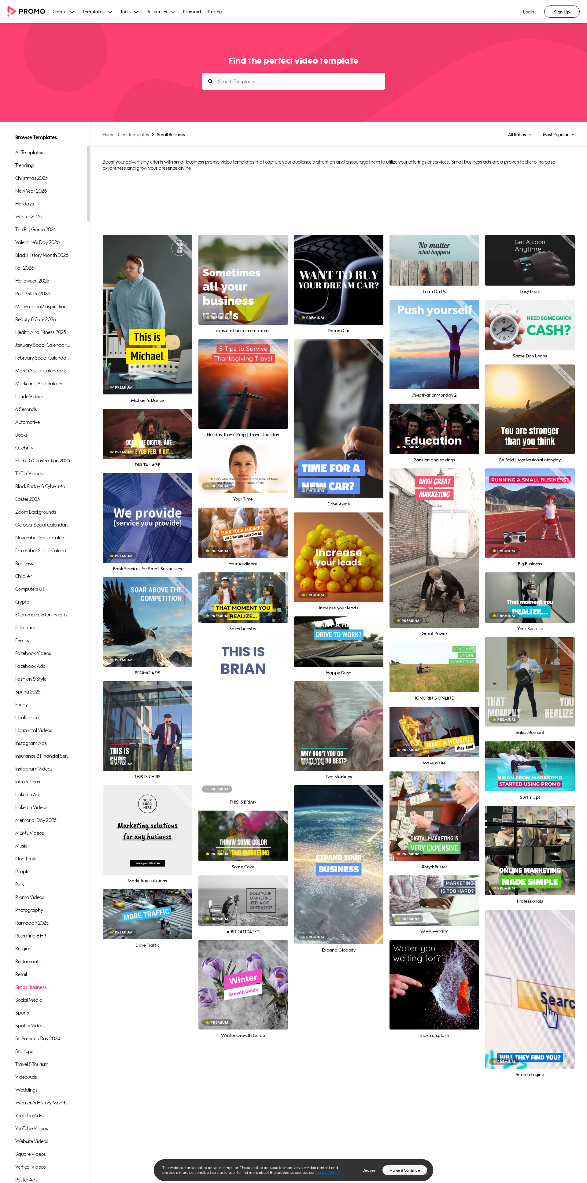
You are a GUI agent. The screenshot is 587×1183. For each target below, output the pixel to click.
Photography (29, 910)
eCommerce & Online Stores (42, 615)
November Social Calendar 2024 (42, 537)
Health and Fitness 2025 (40, 332)
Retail (21, 974)
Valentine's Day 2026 (37, 242)
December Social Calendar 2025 (42, 550)
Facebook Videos (33, 653)
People (22, 871)
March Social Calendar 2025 (42, 371)
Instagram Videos (34, 769)
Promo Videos (29, 897)
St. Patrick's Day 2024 (37, 1038)
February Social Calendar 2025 (42, 358)
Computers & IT (30, 589)
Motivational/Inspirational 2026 (42, 306)
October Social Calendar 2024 (42, 525)
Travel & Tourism (31, 1064)
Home (109, 134)
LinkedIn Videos (31, 807)
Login (528, 11)
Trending (24, 165)
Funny (21, 704)
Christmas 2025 (31, 178)
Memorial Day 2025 (36, 820)
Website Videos (31, 1141)
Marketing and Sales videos (42, 383)
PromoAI (192, 11)
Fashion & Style (30, 679)
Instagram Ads (31, 743)
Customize (147, 321)
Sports (22, 1013)
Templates (94, 11)
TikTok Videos (29, 473)
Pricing (215, 11)
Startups (24, 1051)
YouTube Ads (28, 1115)
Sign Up (562, 11)
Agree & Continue (405, 1170)
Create (60, 11)
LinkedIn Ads (28, 794)
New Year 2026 (31, 191)
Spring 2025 (27, 692)
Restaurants (28, 961)
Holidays (24, 204)
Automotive (27, 422)
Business (24, 563)
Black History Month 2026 (41, 255)
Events (22, 640)
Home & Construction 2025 (42, 460)
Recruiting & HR (30, 936)
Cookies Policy (328, 1172)
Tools (125, 11)
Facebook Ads (30, 666)
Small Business (31, 987)
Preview (147, 308)
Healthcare (27, 717)
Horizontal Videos (33, 730)
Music (21, 846)
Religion (23, 948)
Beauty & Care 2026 (35, 319)
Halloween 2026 (32, 281)
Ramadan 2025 (32, 923)
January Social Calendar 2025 (42, 345)
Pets (19, 884)
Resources (156, 11)
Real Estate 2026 (32, 293)
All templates (29, 152)
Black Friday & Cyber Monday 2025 (42, 486)
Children (23, 576)
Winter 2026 (28, 216)
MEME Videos (29, 833)
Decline (369, 1170)
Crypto (22, 602)
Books (21, 435)
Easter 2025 (27, 499)
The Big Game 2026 (35, 229)
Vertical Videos (30, 1167)
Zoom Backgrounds (35, 512)
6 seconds (26, 409)
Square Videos (30, 1154)
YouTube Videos (31, 1128)
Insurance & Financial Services (42, 756)
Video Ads (26, 1077)
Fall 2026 (24, 268)
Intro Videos (27, 781)
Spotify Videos (30, 1025)
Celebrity (24, 448)
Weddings (26, 1090)
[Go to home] (30, 11)
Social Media (28, 1000)
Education (25, 627)
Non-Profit (26, 859)
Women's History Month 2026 (42, 1103)
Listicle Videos (29, 396)
